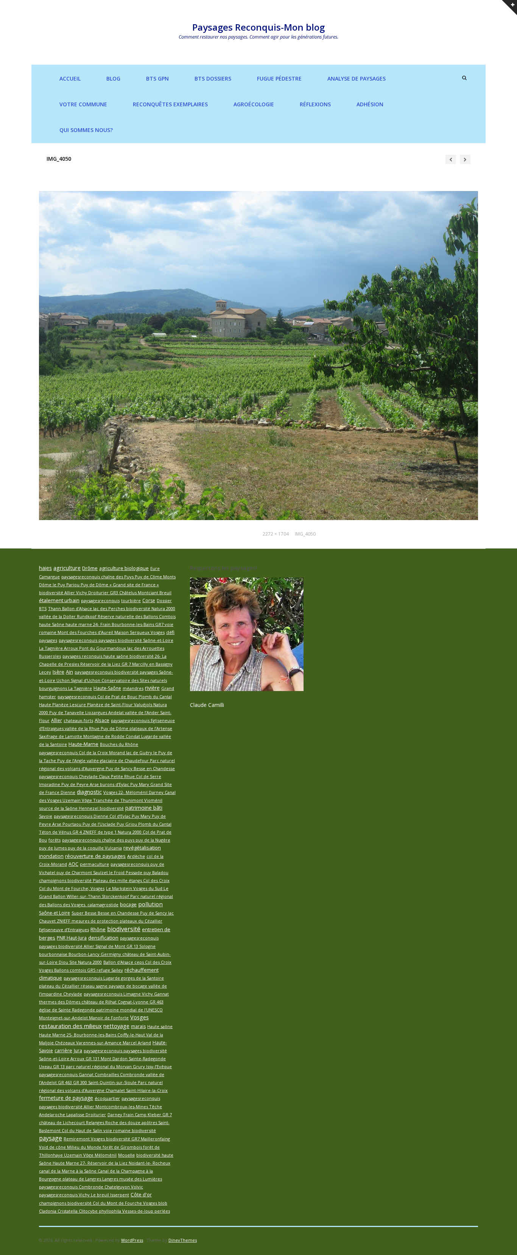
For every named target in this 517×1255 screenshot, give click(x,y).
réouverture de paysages (95, 856)
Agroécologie (254, 104)
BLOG (113, 78)
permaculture (94, 864)
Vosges (139, 1017)
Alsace (102, 720)
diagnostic (89, 791)
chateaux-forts (78, 720)
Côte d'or (141, 1194)
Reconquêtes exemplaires (170, 104)
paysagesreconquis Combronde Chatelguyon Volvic (91, 1187)
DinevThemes (182, 1240)
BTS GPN (157, 78)
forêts (54, 840)
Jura (78, 1050)
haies (45, 568)
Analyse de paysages (356, 78)
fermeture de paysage (66, 1097)
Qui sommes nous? (86, 130)
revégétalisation (142, 847)
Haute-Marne (83, 744)
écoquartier (107, 1098)
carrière (63, 1050)
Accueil (70, 78)
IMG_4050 (305, 534)
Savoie (45, 816)
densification (103, 937)
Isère (58, 671)
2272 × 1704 (276, 534)
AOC (73, 864)
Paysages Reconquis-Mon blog (258, 27)
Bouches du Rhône (119, 744)
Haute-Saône (107, 688)
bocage (128, 904)
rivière (152, 687)
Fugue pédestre (279, 78)
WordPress (132, 1240)
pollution (150, 904)
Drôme (90, 568)
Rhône (98, 929)
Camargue (49, 576)
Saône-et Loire (54, 913)
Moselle (126, 1155)
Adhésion (370, 104)
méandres (133, 688)
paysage (50, 1138)
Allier (56, 720)
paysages (48, 640)
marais (138, 1026)
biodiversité (123, 929)
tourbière (131, 600)
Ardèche (136, 856)
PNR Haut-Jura (72, 938)
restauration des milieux (70, 1026)
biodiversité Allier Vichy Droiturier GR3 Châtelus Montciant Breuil (105, 592)
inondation (51, 856)
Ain (69, 672)
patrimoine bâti (143, 807)
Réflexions (315, 104)
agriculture (67, 568)
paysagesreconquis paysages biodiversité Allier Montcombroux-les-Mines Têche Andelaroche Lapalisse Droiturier (100, 1106)
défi (170, 632)
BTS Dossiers (213, 78)
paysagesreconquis (100, 600)
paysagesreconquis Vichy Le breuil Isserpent (84, 1195)
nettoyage (116, 1026)
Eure (155, 568)
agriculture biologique (124, 568)
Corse (148, 600)
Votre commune (83, 104)
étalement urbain (59, 600)
